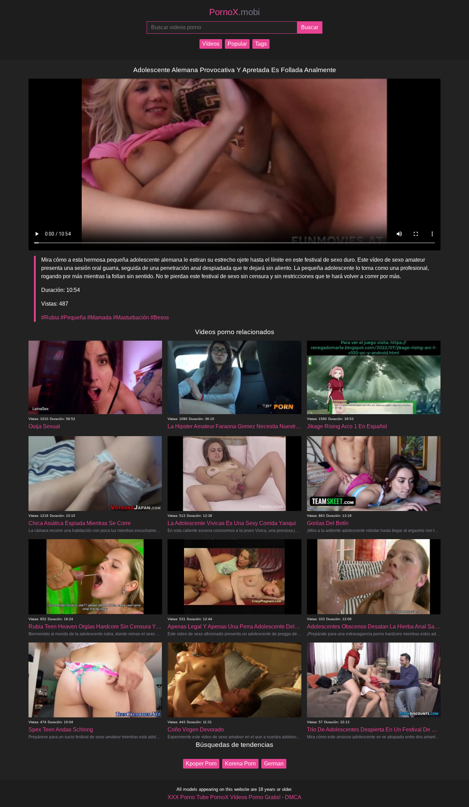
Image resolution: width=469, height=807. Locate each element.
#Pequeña (73, 317)
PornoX (234, 12)
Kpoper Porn (201, 763)
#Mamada (99, 317)
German (274, 763)
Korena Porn (240, 763)
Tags (261, 44)
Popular (237, 44)
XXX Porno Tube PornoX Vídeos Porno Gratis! (224, 797)
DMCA (293, 797)
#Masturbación (131, 317)
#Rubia (50, 317)
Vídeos (210, 44)
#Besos (159, 317)
